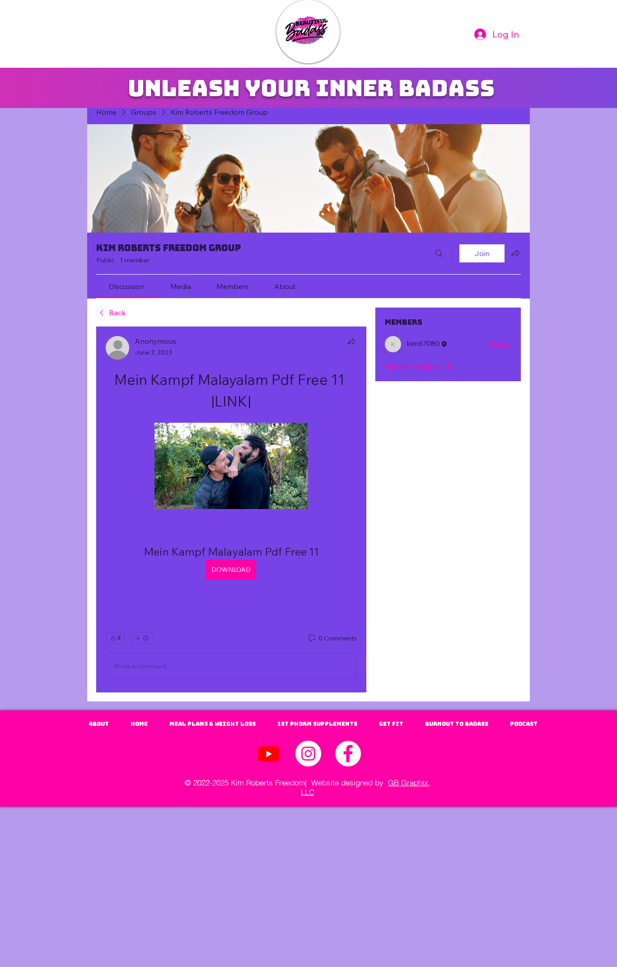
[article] (231, 509)
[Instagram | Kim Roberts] (308, 753)
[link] (127, 286)
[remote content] (231, 467)
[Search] (439, 253)
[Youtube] (268, 753)
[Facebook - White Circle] (348, 753)
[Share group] (515, 253)
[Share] (351, 341)
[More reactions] (142, 638)
